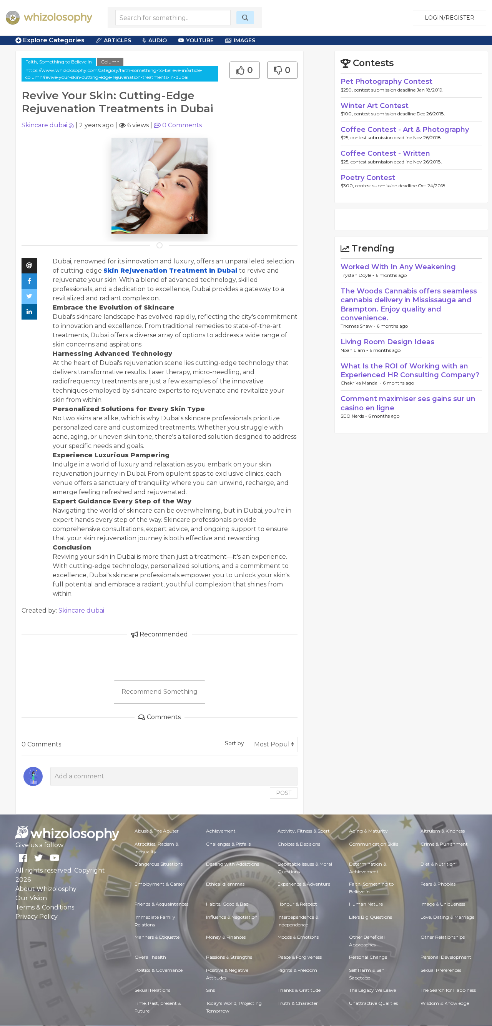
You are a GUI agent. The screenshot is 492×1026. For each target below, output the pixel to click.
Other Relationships (443, 937)
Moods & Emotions (298, 937)
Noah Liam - (355, 350)
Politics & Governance (159, 970)
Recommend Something (159, 691)
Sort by (234, 743)
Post (283, 792)
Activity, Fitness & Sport (304, 831)
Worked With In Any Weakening (398, 267)
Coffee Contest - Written (385, 153)
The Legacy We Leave (372, 990)
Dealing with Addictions (232, 864)
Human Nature (366, 904)
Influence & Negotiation (232, 917)
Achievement (221, 831)
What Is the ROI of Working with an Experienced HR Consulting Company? (410, 370)
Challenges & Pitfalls (228, 844)
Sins (210, 990)
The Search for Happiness (448, 990)
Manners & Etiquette (157, 937)
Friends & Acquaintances (161, 904)
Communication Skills (373, 844)
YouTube (200, 40)
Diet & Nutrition (438, 864)
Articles (117, 40)
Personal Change (368, 957)
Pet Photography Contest (386, 81)
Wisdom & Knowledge (445, 1003)
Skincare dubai (44, 125)
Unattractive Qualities (373, 1003)
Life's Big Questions (370, 917)
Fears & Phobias (438, 884)
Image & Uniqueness (443, 904)
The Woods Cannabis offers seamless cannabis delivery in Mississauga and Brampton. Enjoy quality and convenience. (409, 304)
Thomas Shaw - (359, 326)
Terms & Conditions (44, 907)
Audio (157, 40)
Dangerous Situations (159, 864)
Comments (182, 125)
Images (244, 40)
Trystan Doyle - (358, 275)
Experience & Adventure (304, 884)
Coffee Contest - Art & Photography (405, 129)
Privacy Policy (36, 916)
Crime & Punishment (444, 844)
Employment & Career (159, 884)
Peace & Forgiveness (300, 957)
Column (110, 62)
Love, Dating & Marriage (447, 917)
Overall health (150, 957)
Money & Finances (226, 937)
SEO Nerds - (354, 416)
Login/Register (449, 17)
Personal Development (446, 957)
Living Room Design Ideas (387, 342)
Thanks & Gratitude (299, 990)
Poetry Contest (368, 177)
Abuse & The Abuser (157, 831)
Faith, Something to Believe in (58, 62)
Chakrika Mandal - (362, 383)
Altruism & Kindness (443, 831)
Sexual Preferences (441, 970)
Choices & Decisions (299, 844)
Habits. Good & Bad (227, 904)
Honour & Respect (297, 904)
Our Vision (31, 898)
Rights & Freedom (297, 970)
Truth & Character (298, 1003)
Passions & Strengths (229, 957)
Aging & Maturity (368, 831)
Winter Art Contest (375, 106)
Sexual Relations (152, 990)
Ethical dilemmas (225, 884)
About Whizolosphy (45, 889)
